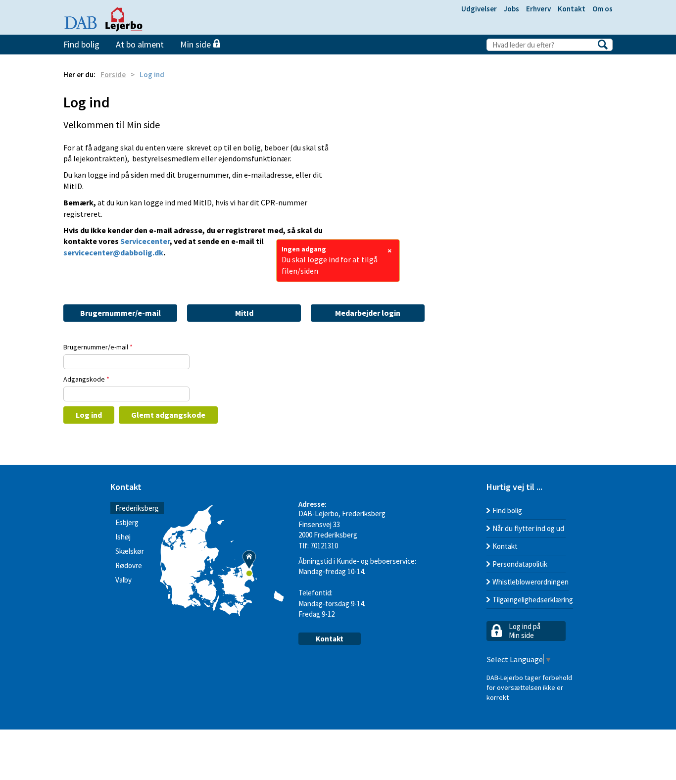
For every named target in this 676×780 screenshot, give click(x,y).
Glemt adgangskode (168, 415)
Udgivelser (479, 8)
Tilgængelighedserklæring (532, 599)
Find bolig (81, 44)
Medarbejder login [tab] (367, 313)
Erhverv (538, 8)
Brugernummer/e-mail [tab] (120, 313)
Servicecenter (145, 241)
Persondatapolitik (519, 564)
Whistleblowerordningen (530, 581)
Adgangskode (86, 379)
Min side (196, 44)
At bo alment (140, 44)
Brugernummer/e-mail (98, 346)
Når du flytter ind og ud (528, 528)
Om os (602, 8)
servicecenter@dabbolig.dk (113, 252)
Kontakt (571, 8)
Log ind (89, 415)
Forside (113, 74)
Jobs (511, 8)
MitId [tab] (244, 313)
